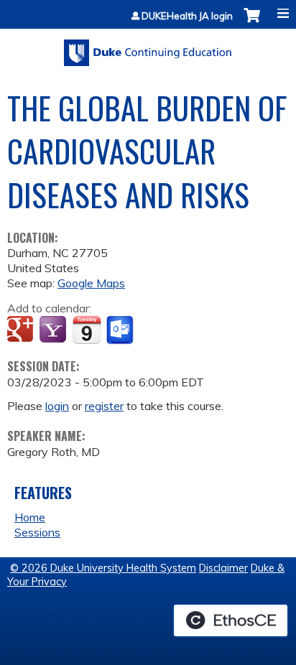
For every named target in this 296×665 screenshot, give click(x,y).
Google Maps (91, 283)
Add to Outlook (121, 330)
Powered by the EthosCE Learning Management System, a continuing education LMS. (230, 620)
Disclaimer (223, 568)
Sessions (37, 532)
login (57, 406)
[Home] (148, 48)
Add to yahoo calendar (54, 330)
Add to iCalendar (86, 329)
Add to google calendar (22, 330)
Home (29, 517)
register (104, 406)
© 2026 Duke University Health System (103, 568)
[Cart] (252, 23)
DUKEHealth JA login (187, 16)
